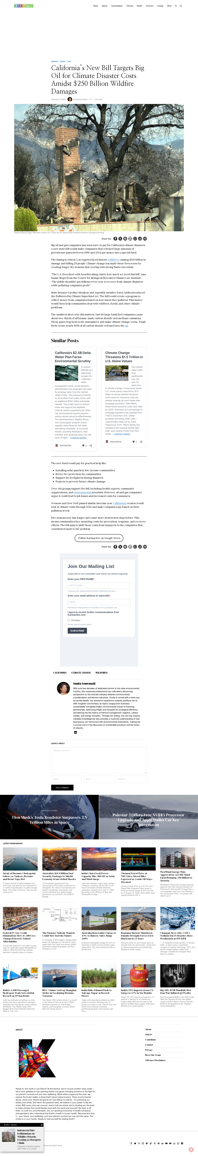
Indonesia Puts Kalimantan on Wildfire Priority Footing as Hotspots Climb (29, 1136)
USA (69, 61)
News (63, 61)
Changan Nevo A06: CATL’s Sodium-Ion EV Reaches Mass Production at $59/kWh (176, 936)
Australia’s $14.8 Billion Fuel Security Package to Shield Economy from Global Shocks (59, 876)
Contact (149, 1044)
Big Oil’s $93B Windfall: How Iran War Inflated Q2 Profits (175, 992)
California (60, 672)
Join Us (148, 1034)
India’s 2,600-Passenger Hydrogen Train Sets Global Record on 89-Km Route (18, 993)
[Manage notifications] (191, 1149)
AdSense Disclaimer (155, 1060)
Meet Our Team (153, 1055)
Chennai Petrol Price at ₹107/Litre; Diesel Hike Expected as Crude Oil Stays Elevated (136, 877)
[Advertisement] (99, 33)
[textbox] (56, 1103)
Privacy (149, 1049)
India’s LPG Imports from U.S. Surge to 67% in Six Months (137, 992)
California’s (119, 503)
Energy (55, 61)
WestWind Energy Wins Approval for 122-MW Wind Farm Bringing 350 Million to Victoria (176, 876)
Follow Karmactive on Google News (99, 538)
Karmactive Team (55, 1145)
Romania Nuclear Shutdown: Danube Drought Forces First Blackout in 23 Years (137, 936)
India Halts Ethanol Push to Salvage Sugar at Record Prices (97, 993)
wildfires (113, 259)
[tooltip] (115, 239)
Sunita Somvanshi (80, 99)
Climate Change (81, 672)
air (126, 325)
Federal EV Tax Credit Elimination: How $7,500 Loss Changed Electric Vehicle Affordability (19, 937)
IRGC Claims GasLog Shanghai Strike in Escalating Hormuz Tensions (59, 993)
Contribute (150, 1039)
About (148, 1029)
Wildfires (102, 672)
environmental (83, 492)
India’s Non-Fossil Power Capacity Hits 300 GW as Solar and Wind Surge (98, 876)
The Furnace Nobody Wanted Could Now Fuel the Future (58, 934)
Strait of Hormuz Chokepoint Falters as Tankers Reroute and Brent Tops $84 (19, 876)
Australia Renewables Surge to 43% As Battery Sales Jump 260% (99, 936)
